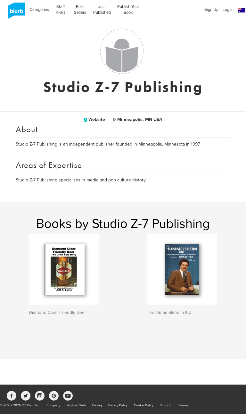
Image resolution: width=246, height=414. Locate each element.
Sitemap (183, 405)
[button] (241, 10)
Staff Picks (60, 9)
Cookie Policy (143, 405)
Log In (228, 9)
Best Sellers (80, 9)
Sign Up (211, 9)
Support (165, 405)
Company (53, 405)
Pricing (97, 405)
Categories (39, 9)
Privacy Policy (117, 405)
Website (96, 119)
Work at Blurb (76, 405)
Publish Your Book (128, 9)
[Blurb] (14, 13)
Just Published (102, 9)
